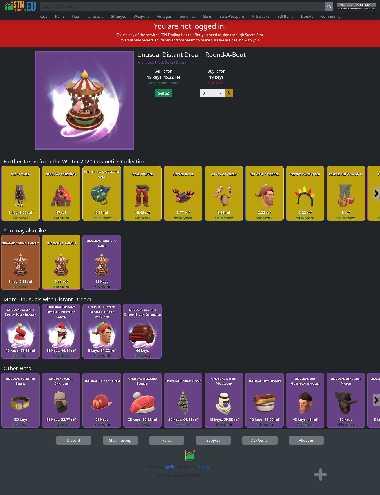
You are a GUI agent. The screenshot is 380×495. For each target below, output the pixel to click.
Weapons (141, 16)
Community (330, 16)
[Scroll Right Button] (376, 193)
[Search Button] (329, 6)
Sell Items (285, 16)
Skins (207, 16)
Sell (161, 93)
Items (59, 16)
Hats (76, 16)
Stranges (118, 16)
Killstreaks (260, 16)
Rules (166, 440)
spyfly (170, 466)
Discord (73, 440)
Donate (307, 16)
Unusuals (95, 16)
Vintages (164, 16)
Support (213, 440)
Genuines (187, 16)
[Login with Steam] (356, 6)
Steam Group (120, 440)
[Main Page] (20, 6)
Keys (43, 16)
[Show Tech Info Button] (320, 474)
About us (306, 440)
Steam (203, 466)
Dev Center (260, 440)
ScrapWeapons (232, 16)
